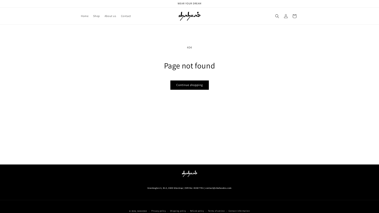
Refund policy (197, 210)
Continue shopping (189, 85)
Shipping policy (178, 210)
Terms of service (216, 210)
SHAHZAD (142, 211)
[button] (277, 16)
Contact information (239, 210)
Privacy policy (158, 210)
